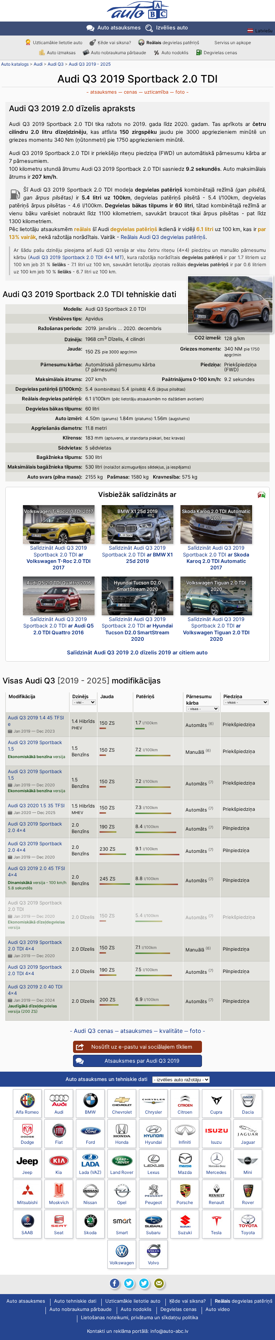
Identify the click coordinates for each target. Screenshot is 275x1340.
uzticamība (156, 92)
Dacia (248, 1112)
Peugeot (153, 1202)
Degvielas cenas (220, 52)
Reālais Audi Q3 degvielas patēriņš (163, 237)
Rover (248, 1202)
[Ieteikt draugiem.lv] (129, 1283)
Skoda (90, 1232)
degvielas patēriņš (172, 42)
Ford (90, 1142)
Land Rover (121, 1172)
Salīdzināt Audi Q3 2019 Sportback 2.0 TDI (58, 557)
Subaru (153, 1232)
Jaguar (248, 1142)
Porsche (185, 1202)
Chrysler (153, 1112)
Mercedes (216, 1172)
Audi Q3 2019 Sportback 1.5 (35, 745)
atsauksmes (103, 92)
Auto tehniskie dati (75, 1301)
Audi (38, 64)
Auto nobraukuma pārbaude (118, 52)
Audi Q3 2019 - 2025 (90, 64)
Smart (122, 1232)
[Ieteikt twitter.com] (144, 1283)
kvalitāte (171, 1030)
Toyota (248, 1232)
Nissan (90, 1202)
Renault (216, 1202)
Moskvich (59, 1202)
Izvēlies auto (172, 27)
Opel (121, 1202)
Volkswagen (122, 1262)
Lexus (153, 1172)
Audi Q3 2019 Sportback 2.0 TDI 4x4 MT (76, 257)
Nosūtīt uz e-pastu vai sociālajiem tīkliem (141, 1047)
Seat (58, 1232)
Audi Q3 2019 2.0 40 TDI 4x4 (35, 990)
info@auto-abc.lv (169, 1331)
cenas (130, 92)
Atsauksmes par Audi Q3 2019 (142, 1061)
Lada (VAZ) (90, 1172)
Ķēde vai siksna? (114, 42)
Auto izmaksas (61, 52)
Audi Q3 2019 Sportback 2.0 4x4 (35, 827)
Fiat (59, 1142)
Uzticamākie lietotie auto (57, 42)
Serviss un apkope (232, 42)
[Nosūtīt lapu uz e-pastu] (159, 1283)
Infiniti (185, 1142)
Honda (122, 1142)
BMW (90, 1112)
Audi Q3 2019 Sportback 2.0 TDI (35, 906)
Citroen (185, 1112)
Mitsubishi (27, 1202)
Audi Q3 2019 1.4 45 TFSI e (36, 721)
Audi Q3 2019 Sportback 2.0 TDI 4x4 (35, 945)
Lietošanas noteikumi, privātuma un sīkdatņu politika (139, 1317)
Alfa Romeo (27, 1112)
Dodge (27, 1142)
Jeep (27, 1172)
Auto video (218, 1309)
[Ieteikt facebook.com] (114, 1283)
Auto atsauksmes (119, 27)
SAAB (27, 1232)
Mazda (185, 1172)
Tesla (216, 1232)
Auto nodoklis (174, 52)
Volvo (153, 1262)
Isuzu (216, 1142)
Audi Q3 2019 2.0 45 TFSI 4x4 (36, 871)
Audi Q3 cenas (93, 1030)
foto (180, 92)
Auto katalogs (15, 64)
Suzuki (185, 1232)
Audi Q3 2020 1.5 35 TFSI (36, 805)
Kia (59, 1172)
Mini (247, 1172)
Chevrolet (122, 1112)
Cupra (216, 1112)
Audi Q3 (56, 64)
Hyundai (153, 1142)
